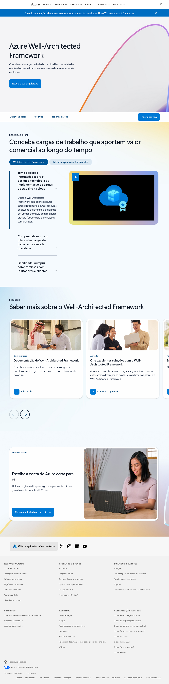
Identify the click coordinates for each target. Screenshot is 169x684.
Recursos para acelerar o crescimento (130, 573)
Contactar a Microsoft (25, 677)
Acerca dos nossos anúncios (108, 677)
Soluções (74, 4)
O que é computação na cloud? (127, 615)
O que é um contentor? (124, 647)
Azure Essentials (11, 595)
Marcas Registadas (83, 677)
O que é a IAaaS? (121, 636)
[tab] (28, 162)
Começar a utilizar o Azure (15, 573)
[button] (76, 177)
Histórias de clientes (12, 600)
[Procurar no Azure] (161, 4)
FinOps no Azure (66, 589)
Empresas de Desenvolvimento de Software (22, 615)
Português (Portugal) (18, 662)
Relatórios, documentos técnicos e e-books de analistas (82, 642)
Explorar (47, 4)
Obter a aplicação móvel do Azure (36, 546)
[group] (46, 358)
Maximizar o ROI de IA (68, 595)
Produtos (59, 4)
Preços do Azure (66, 573)
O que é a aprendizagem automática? (130, 626)
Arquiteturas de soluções (124, 579)
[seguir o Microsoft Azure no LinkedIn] (77, 546)
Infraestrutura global (13, 579)
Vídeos (62, 647)
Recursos (117, 4)
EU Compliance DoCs (133, 677)
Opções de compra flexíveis (71, 584)
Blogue (62, 620)
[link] (18, 118)
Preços (88, 4)
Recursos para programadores (72, 626)
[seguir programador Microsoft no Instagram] (69, 546)
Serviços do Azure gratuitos (71, 579)
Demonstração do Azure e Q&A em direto (132, 589)
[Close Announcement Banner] (155, 13)
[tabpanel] (83, 223)
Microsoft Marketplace (13, 620)
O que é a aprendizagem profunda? (129, 631)
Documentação (65, 615)
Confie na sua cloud (12, 589)
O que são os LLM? (122, 642)
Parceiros (102, 4)
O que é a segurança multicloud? (128, 620)
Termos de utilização (62, 677)
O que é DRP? (120, 652)
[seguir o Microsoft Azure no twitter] (62, 546)
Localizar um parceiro (13, 626)
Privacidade (44, 677)
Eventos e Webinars (67, 636)
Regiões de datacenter (13, 584)
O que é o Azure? (11, 568)
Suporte (117, 584)
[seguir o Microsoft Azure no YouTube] (85, 546)
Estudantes (63, 631)
